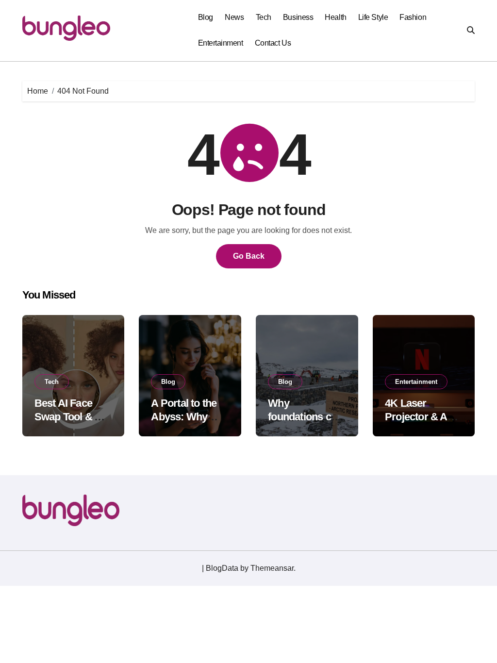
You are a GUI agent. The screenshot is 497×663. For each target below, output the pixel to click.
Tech (263, 17)
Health (335, 17)
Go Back (249, 256)
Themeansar (272, 568)
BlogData (222, 568)
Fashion (412, 17)
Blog (205, 17)
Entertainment (220, 43)
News (234, 17)
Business (298, 17)
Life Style (373, 17)
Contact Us (273, 43)
